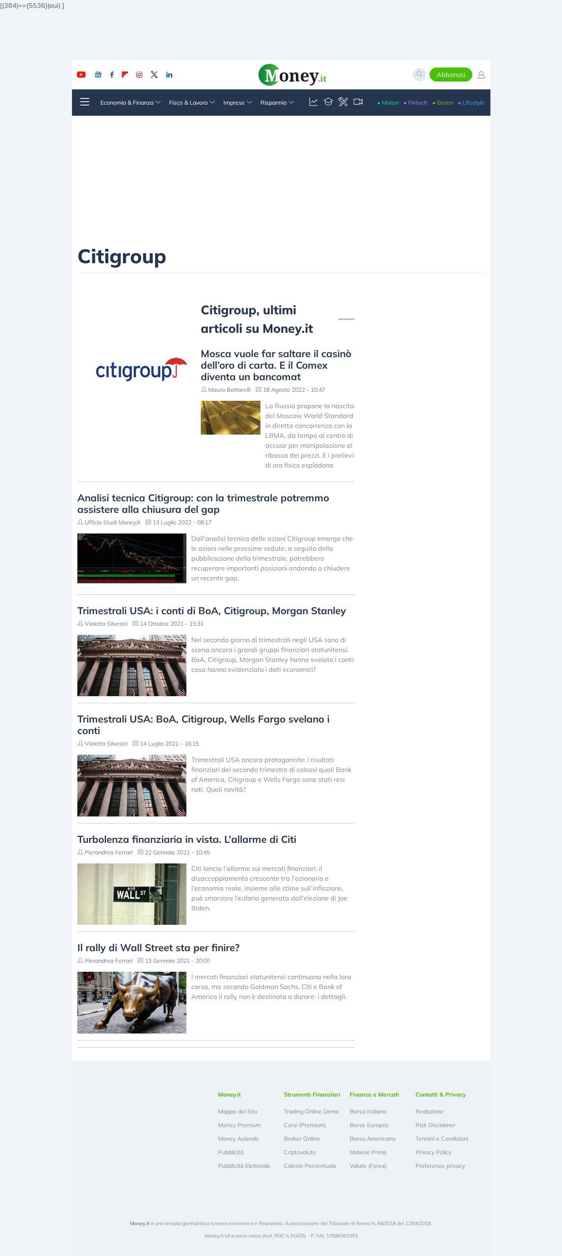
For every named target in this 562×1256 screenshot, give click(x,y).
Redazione (430, 1111)
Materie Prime (368, 1152)
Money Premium (239, 1125)
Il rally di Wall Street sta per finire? (158, 947)
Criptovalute (300, 1152)
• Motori (388, 102)
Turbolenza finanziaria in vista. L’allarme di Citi (186, 839)
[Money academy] (328, 102)
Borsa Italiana (368, 1111)
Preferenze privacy (440, 1165)
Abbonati (451, 74)
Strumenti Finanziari (312, 1094)
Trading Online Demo (311, 1111)
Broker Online (302, 1138)
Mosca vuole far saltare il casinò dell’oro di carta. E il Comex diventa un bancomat (276, 365)
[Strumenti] (343, 102)
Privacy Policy (433, 1152)
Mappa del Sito (238, 1111)
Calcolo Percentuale (310, 1165)
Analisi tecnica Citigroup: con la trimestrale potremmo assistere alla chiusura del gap (203, 503)
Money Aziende (238, 1138)
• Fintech (415, 102)
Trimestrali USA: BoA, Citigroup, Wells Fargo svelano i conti (203, 724)
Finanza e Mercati (374, 1094)
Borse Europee (369, 1125)
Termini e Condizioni (442, 1138)
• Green (442, 102)
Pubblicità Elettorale (244, 1165)
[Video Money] (358, 102)
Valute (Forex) (368, 1165)
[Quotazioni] (313, 102)
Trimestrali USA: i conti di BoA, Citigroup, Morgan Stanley (211, 610)
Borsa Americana (372, 1138)
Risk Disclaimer (435, 1125)
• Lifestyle (471, 102)
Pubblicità (231, 1152)
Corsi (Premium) (305, 1125)
